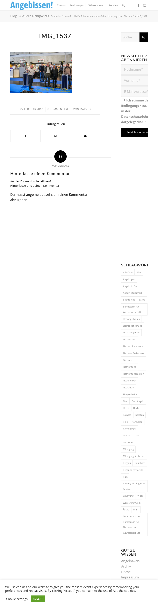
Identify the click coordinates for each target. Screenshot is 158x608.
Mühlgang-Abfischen (134, 456)
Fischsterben (129, 380)
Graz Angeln (138, 401)
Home (126, 572)
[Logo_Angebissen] (31, 5)
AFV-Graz (128, 272)
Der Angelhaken (131, 318)
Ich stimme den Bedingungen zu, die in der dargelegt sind (138, 111)
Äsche (126, 509)
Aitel (139, 272)
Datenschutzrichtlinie (138, 116)
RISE (125, 476)
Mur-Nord (128, 442)
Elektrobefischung (132, 325)
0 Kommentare (58, 109)
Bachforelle (129, 299)
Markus (85, 109)
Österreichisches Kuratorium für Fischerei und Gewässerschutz (131, 524)
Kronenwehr (129, 428)
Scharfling (128, 495)
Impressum (130, 577)
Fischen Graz (129, 339)
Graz (125, 401)
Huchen (137, 408)
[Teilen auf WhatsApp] (55, 136)
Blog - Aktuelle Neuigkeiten (29, 16)
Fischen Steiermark (133, 346)
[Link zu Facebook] (138, 5)
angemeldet (35, 194)
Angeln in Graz (130, 286)
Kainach (127, 414)
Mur (138, 435)
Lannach (127, 435)
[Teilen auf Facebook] (25, 136)
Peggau (127, 462)
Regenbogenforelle (133, 469)
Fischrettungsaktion (133, 373)
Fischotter (128, 360)
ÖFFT (136, 509)
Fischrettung (129, 366)
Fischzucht (128, 387)
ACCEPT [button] (38, 598)
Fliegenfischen (130, 394)
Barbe (142, 299)
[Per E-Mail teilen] (85, 136)
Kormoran (137, 421)
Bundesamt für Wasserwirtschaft (132, 309)
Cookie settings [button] (17, 599)
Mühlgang (128, 449)
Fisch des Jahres (131, 332)
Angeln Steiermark (132, 292)
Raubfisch (140, 462)
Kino (125, 421)
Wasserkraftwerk (132, 502)
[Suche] (123, 5)
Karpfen (139, 414)
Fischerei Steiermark (133, 353)
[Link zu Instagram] (145, 5)
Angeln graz (129, 279)
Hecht (126, 408)
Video (140, 495)
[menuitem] (61, 5)
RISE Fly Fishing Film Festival (134, 486)
